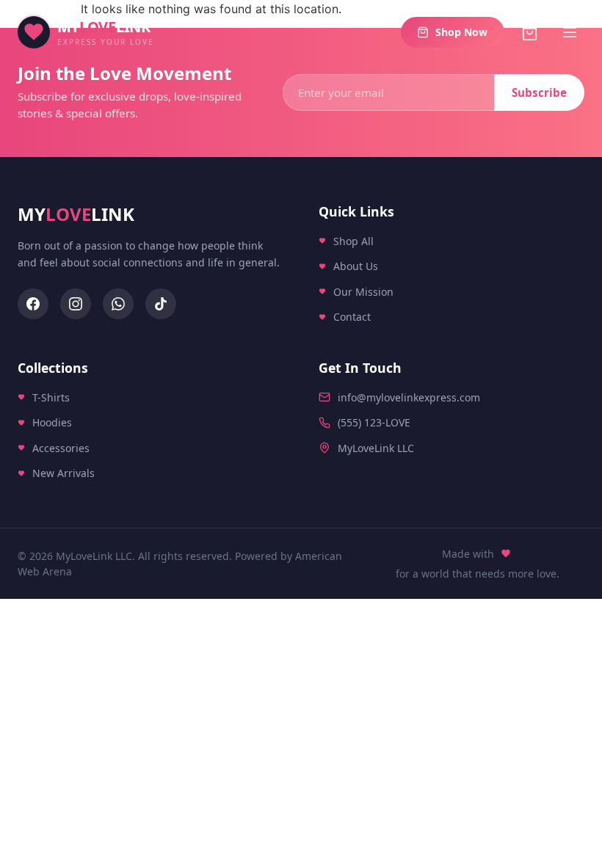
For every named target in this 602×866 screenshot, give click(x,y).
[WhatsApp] (118, 303)
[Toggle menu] (569, 32)
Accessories (61, 447)
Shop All (353, 241)
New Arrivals (63, 473)
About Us (355, 266)
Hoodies (52, 422)
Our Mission (363, 292)
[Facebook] (33, 303)
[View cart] (530, 33)
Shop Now (461, 32)
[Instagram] (75, 303)
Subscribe (539, 92)
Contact (352, 317)
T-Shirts (51, 397)
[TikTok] (160, 303)
